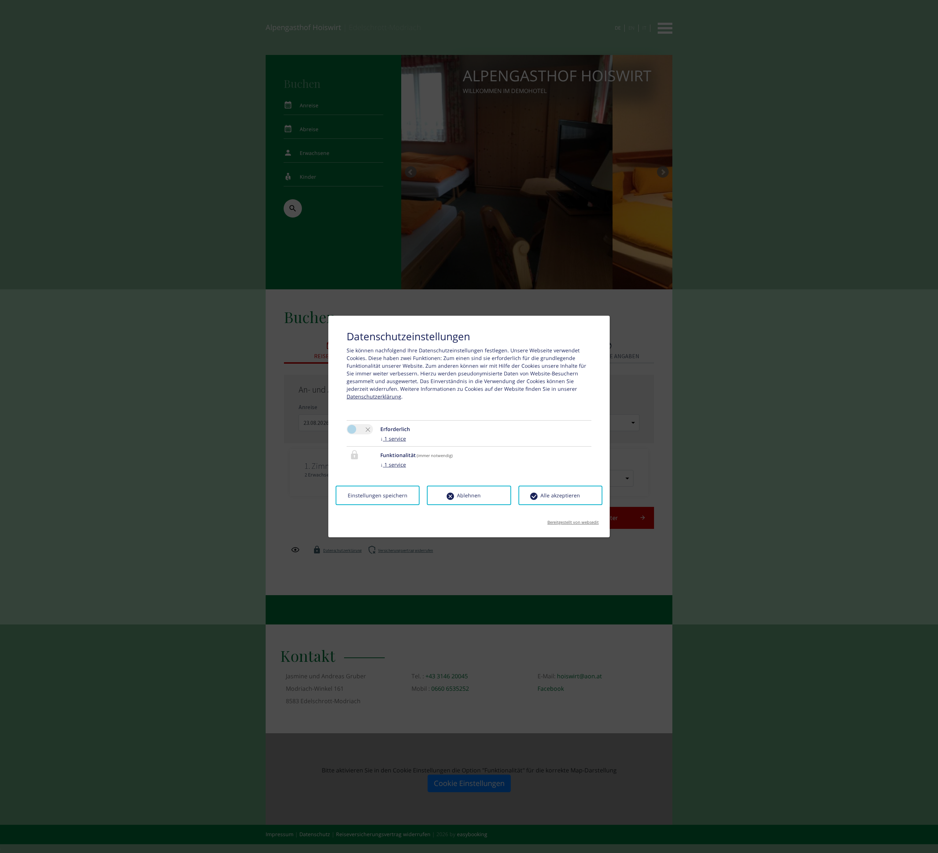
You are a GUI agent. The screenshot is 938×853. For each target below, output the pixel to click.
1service (393, 438)
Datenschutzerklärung (374, 396)
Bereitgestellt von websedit (573, 519)
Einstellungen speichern (377, 495)
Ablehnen (469, 495)
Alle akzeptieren (560, 495)
